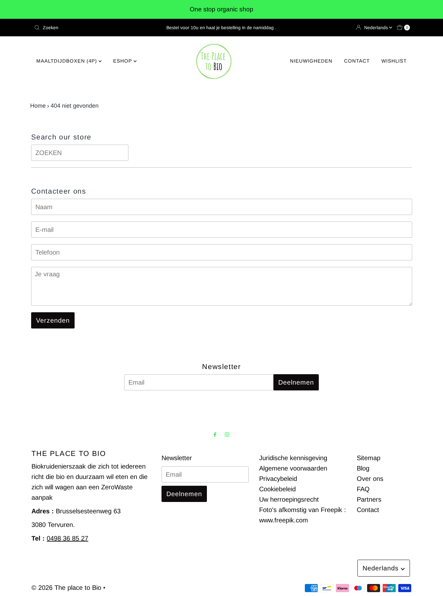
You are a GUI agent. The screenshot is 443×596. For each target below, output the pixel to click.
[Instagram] (227, 434)
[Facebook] (215, 434)
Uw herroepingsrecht (289, 499)
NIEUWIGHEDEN (311, 61)
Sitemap (368, 457)
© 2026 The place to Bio (66, 587)
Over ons (370, 478)
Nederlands (376, 27)
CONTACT (357, 61)
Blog (363, 468)
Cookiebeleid (277, 489)
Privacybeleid (278, 478)
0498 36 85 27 (67, 538)
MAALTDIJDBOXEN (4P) (67, 61)
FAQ (363, 489)
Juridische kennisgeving (293, 457)
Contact (368, 509)
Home (38, 105)
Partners (369, 499)
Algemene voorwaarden (293, 468)
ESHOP (123, 61)
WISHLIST (394, 61)
